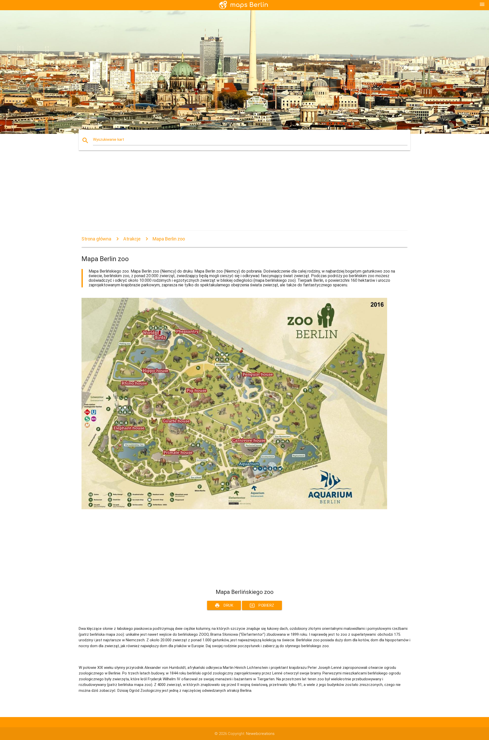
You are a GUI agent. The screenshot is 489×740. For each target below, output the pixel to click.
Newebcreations (260, 733)
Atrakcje (132, 238)
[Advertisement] (234, 195)
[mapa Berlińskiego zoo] (234, 508)
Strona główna (96, 238)
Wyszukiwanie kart (108, 139)
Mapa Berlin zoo (169, 238)
